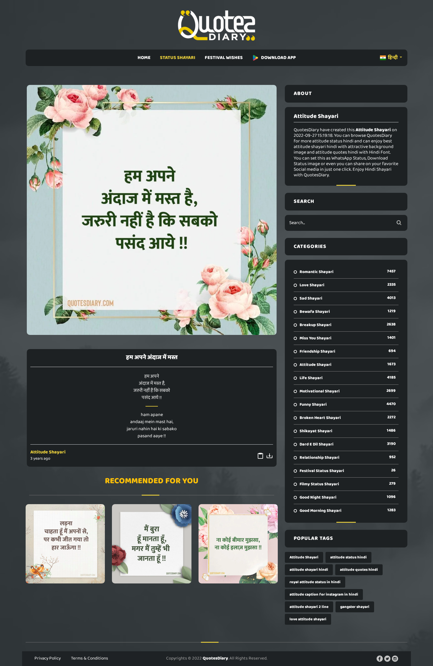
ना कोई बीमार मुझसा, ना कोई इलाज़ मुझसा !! (238, 543)
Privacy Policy (47, 658)
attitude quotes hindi (359, 570)
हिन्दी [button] (393, 57)
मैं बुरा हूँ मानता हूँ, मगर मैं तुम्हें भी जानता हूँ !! (151, 543)
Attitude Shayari (48, 452)
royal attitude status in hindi (315, 582)
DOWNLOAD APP (278, 57)
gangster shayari (354, 607)
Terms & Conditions (89, 658)
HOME (144, 57)
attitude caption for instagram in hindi (324, 594)
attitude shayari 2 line (309, 607)
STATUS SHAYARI (177, 57)
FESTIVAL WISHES (224, 57)
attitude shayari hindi (309, 570)
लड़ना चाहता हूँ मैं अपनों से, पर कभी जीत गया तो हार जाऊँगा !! (65, 543)
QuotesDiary (215, 658)
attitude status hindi (348, 557)
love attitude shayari (308, 619)
